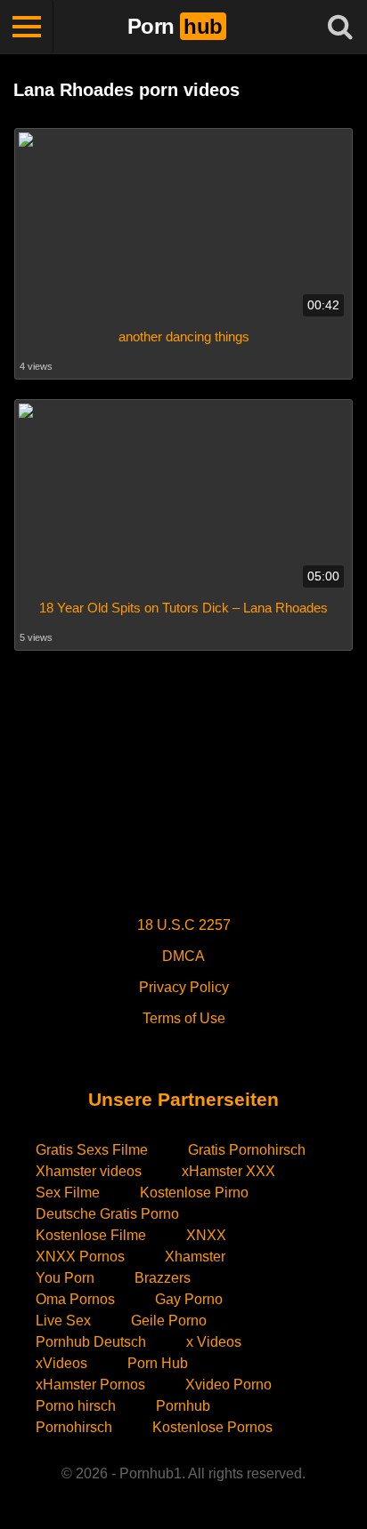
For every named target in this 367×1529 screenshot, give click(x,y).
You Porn (65, 1277)
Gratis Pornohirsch (247, 1149)
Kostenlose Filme (91, 1235)
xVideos (61, 1363)
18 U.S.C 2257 (184, 925)
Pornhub (183, 1405)
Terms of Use (184, 1018)
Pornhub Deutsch (91, 1341)
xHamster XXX (228, 1171)
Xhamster (195, 1256)
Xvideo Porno (228, 1384)
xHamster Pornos (90, 1384)
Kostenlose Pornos (212, 1427)
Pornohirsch (74, 1427)
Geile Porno (169, 1320)
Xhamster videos (89, 1171)
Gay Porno (189, 1299)
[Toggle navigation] (26, 26)
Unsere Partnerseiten (183, 1099)
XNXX (206, 1235)
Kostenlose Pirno (194, 1192)
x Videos (213, 1341)
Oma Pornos (75, 1299)
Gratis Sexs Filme (92, 1149)
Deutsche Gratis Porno (107, 1213)
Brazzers (163, 1277)
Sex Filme (68, 1192)
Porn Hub (157, 1363)
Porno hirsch (76, 1405)
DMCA (183, 956)
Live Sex (63, 1320)
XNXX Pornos (80, 1256)
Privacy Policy (184, 987)
